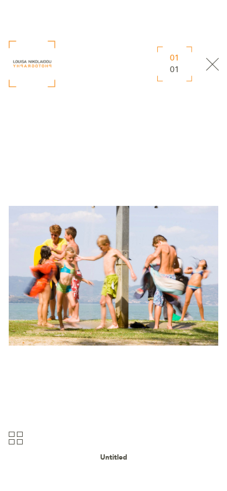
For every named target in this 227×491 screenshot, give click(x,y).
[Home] (32, 64)
